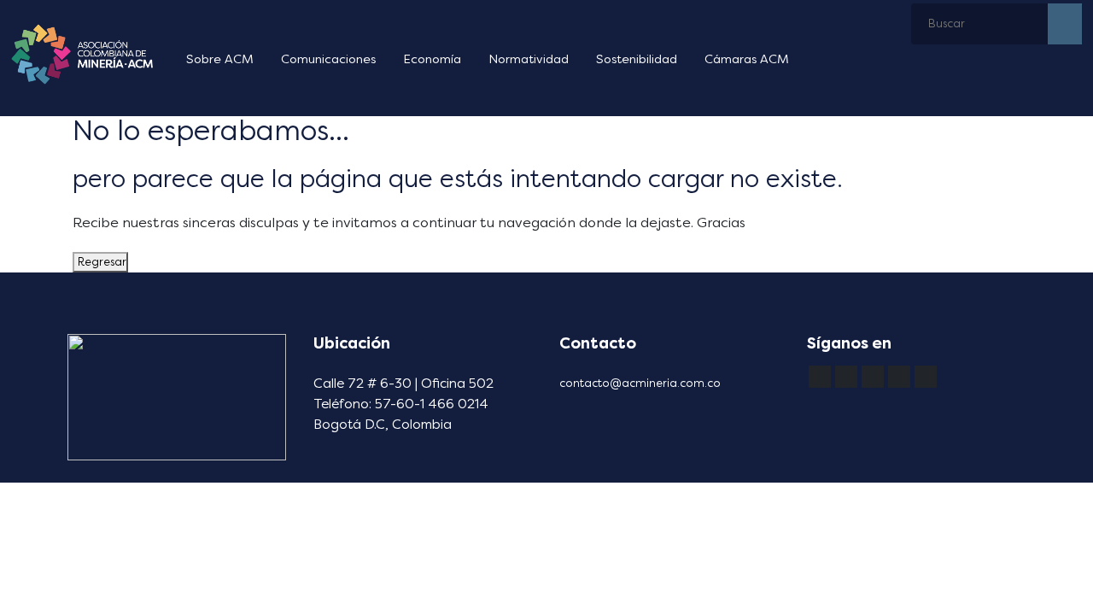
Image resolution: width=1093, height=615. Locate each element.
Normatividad (528, 59)
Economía (432, 59)
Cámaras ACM (746, 59)
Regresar (100, 261)
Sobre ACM (220, 59)
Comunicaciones (328, 59)
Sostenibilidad (636, 59)
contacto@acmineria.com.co (640, 383)
